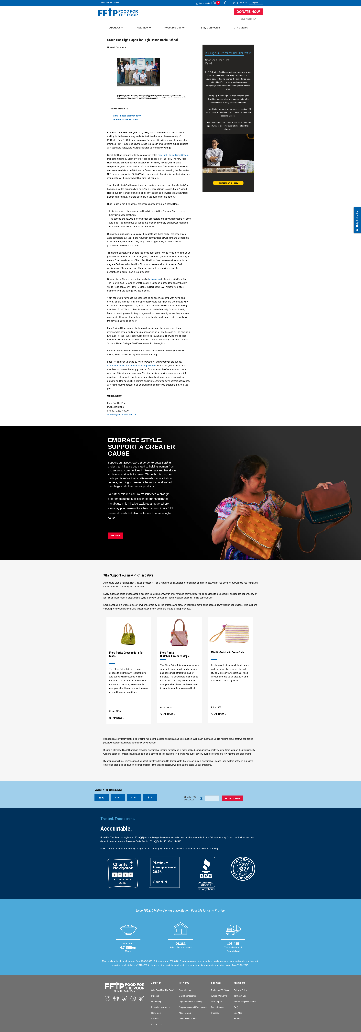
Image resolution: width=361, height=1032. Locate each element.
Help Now (142, 27)
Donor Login (204, 3)
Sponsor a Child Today (228, 183)
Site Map (238, 1013)
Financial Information (160, 1007)
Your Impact (216, 1001)
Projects (215, 1013)
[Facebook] (107, 998)
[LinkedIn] (141, 998)
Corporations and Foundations (193, 1007)
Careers (155, 1018)
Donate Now (248, 12)
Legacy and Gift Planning (190, 1001)
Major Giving (185, 1013)
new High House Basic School (173, 155)
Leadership (156, 1001)
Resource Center (174, 27)
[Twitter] (133, 998)
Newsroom (156, 1013)
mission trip (155, 279)
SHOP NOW (115, 535)
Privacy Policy (240, 990)
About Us (115, 27)
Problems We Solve (220, 990)
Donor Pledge (217, 1007)
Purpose (155, 996)
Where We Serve (219, 996)
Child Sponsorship (187, 996)
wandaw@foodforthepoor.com (122, 414)
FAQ (236, 1007)
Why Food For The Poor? (162, 990)
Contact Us (156, 1024)
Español (237, 1018)
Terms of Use (240, 996)
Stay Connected (210, 27)
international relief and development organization (131, 365)
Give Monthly (248, 19)
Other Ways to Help (188, 1018)
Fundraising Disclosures (245, 1001)
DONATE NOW (232, 798)
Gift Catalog (241, 27)
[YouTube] (124, 998)
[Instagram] (116, 998)
